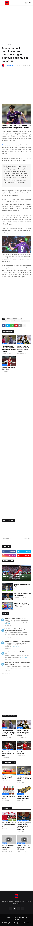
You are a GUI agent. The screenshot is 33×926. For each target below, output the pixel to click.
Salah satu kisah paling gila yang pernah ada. (22, 594)
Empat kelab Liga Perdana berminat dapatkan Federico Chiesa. (23, 348)
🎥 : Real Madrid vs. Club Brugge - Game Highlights (23, 847)
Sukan (20, 318)
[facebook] (10, 908)
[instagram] (18, 908)
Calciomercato (6, 145)
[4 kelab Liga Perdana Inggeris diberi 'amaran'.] (7, 605)
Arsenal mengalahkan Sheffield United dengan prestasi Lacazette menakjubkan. (24, 826)
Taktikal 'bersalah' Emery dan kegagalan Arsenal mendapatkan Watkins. (9, 348)
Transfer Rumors (15, 321)
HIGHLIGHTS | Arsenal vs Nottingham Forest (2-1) (9, 824)
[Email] (20, 325)
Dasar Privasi (23, 917)
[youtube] (22, 908)
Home (3, 44)
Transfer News (6, 321)
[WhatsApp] (12, 325)
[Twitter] (8, 325)
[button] (2, 2)
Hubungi (16, 919)
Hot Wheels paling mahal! (7, 777)
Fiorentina (14, 318)
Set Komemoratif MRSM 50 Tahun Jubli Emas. (24, 778)
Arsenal (9, 44)
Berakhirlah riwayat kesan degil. (22, 585)
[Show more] (24, 325)
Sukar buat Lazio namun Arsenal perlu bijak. (8, 753)
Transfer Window (25, 321)
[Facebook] (4, 325)
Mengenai (15, 917)
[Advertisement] (16, 24)
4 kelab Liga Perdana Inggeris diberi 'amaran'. (21, 604)
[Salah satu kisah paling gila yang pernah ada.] (7, 596)
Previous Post (7, 538)
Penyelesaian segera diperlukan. (8, 368)
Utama (8, 917)
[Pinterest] (16, 325)
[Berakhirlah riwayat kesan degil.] (7, 587)
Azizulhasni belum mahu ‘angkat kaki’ (15, 618)
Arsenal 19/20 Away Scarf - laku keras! (23, 797)
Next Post (27, 538)
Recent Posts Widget (6, 673)
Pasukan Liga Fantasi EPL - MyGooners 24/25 (17, 641)
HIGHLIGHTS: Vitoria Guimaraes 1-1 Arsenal (8, 847)
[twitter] (14, 908)
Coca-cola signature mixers (8, 797)
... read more (15, 646)
